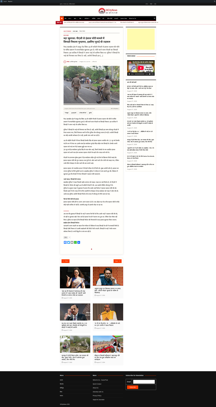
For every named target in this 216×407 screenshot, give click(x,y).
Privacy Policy (97, 395)
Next (116, 261)
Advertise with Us (98, 392)
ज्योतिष (93, 18)
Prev (66, 261)
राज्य (69, 18)
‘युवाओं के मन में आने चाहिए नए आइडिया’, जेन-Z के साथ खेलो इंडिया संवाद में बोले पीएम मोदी (140, 149)
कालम (61, 380)
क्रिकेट (62, 384)
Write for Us (132, 18)
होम (65, 18)
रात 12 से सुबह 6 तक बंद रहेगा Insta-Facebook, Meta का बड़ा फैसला (140, 157)
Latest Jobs (123, 18)
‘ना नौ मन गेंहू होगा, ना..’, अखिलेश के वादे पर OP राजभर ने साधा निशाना (140, 133)
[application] (141, 68)
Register (10, 1)
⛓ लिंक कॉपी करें (82, 113)
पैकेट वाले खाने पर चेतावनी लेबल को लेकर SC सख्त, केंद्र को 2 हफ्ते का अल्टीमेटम (127, 22)
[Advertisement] (140, 39)
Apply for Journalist (98, 399)
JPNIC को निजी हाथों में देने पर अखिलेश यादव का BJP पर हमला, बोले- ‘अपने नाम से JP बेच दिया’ (140, 88)
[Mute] (150, 74)
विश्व (61, 392)
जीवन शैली (109, 18)
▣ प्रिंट (90, 113)
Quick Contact (97, 384)
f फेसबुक (67, 113)
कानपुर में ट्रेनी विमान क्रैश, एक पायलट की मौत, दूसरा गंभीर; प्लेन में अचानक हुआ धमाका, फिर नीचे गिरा (75, 357)
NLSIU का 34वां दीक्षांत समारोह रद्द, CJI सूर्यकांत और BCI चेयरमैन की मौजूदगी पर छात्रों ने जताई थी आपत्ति (74, 325)
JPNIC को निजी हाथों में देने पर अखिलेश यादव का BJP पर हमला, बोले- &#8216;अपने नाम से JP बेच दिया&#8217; (75, 22)
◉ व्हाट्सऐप (73, 113)
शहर (75, 18)
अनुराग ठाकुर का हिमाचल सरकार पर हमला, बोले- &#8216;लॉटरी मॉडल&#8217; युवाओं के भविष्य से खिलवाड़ (148, 22)
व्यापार (98, 18)
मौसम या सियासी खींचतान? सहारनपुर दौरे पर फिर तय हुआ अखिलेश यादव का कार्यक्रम (107, 357)
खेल (80, 18)
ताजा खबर (75, 31)
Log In (5, 1)
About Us (95, 388)
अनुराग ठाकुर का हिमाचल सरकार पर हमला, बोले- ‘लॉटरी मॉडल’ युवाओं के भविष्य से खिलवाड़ (108, 290)
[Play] (129, 74)
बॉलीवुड (62, 388)
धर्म (103, 18)
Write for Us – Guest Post (100, 380)
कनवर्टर (116, 18)
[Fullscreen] (152, 74)
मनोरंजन (87, 18)
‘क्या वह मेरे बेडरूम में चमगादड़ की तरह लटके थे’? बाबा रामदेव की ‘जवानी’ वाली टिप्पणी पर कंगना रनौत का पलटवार (74, 293)
